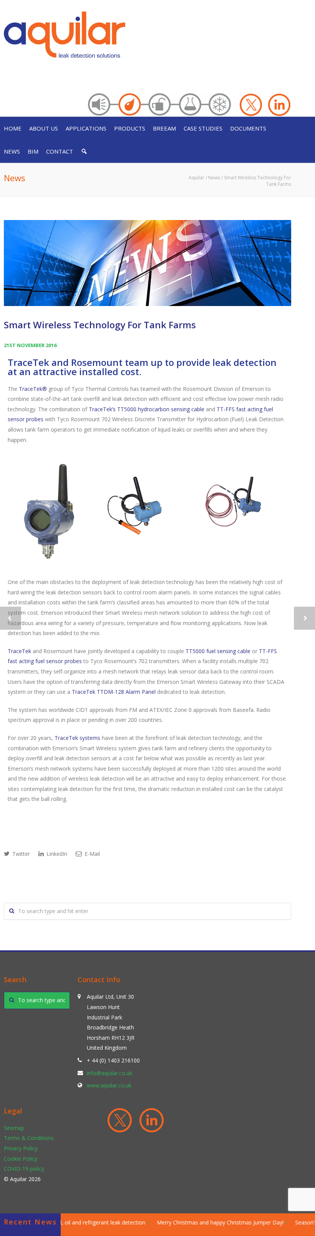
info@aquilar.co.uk (109, 1073)
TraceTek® (33, 388)
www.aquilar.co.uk (109, 1085)
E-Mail (91, 853)
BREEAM (164, 128)
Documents (248, 128)
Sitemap (14, 1128)
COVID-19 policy (24, 1168)
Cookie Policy (20, 1158)
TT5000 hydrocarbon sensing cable (160, 409)
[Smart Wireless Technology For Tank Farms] (147, 263)
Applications (86, 128)
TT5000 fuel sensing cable (218, 651)
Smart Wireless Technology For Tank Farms (100, 324)
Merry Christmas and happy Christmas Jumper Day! (212, 1222)
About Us (43, 128)
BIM (33, 151)
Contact (59, 151)
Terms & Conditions (29, 1138)
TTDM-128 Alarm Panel (126, 691)
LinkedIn (56, 853)
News (12, 151)
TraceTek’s (102, 409)
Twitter (20, 853)
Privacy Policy (21, 1148)
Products (129, 128)
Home (13, 128)
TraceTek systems (77, 737)
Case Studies (203, 128)
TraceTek (19, 651)
